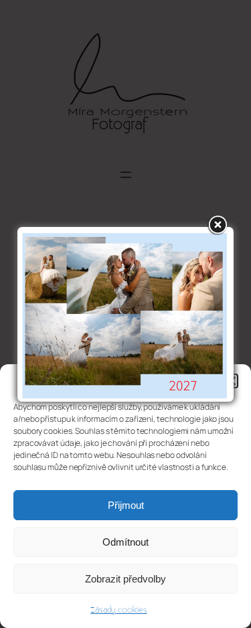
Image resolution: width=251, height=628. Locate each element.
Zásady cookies (118, 610)
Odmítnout (125, 542)
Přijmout (126, 505)
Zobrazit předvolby (125, 578)
